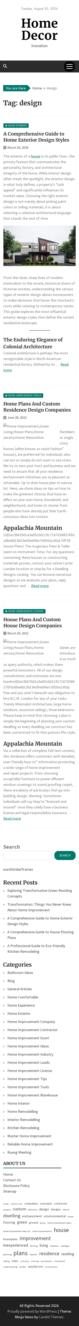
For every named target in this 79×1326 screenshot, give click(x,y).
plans (20, 1253)
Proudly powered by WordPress (32, 1311)
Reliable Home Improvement (30, 1144)
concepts (46, 1203)
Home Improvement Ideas (28, 1046)
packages (65, 1246)
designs (56, 1209)
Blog (11, 980)
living (44, 1245)
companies (31, 1203)
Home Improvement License (29, 1070)
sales (15, 1261)
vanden (22, 1266)
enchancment (32, 1216)
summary (24, 1261)
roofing (6, 1261)
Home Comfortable (22, 997)
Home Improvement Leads (28, 1062)
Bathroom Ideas (20, 972)
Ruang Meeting (19, 1152)
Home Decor (39, 29)
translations (46, 1261)
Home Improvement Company (31, 1021)
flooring (9, 1222)
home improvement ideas (59, 1222)
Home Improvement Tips (27, 1078)
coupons (7, 1209)
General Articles (19, 988)
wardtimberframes (18, 869)
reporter (33, 1254)
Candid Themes (51, 1316)
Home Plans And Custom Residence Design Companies (37, 407)
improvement (35, 1238)
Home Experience (21, 1005)
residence (49, 1253)
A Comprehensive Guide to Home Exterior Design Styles (36, 137)
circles (6, 1203)
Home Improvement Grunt (28, 1037)
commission (16, 1203)
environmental (55, 1216)
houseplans (10, 1239)
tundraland (59, 1261)
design (44, 1209)
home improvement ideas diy (17, 1231)
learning (34, 1246)
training (35, 1261)
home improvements (42, 1231)
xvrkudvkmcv (51, 1266)
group (43, 1222)
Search (11, 846)
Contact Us (12, 1180)
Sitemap (9, 1191)
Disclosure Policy (16, 1185)
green (22, 1222)
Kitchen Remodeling (23, 1127)
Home (8, 1174)
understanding (10, 1266)
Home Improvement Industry (30, 1054)
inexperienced (15, 1245)
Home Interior (18, 1103)
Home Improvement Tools (28, 1087)
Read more (40, 585)
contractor (60, 1203)
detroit (66, 1209)
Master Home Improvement (29, 1136)
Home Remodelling (22, 1111)
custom (19, 1208)
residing (67, 1253)
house (35, 156)
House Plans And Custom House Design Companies (32, 623)
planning (7, 1254)
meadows (54, 1246)
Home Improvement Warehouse (32, 1095)
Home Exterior (18, 1013)
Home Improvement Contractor (32, 1029)
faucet (71, 1216)
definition (32, 1209)
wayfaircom (35, 1266)
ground (33, 1222)
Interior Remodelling (23, 1119)
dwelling (11, 1216)
